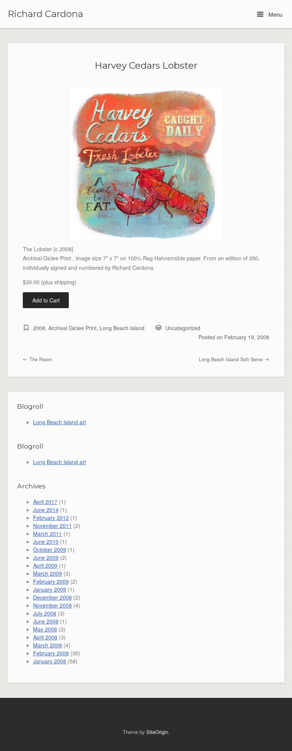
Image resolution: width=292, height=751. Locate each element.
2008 (39, 328)
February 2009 (51, 581)
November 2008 (52, 605)
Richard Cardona (45, 14)
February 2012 (51, 517)
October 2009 (49, 549)
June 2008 (46, 621)
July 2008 (44, 613)
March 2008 (47, 645)
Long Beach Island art (59, 422)
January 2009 (49, 589)
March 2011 (47, 533)
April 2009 (45, 565)
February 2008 (51, 653)
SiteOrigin (157, 731)
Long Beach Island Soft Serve (231, 359)
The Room (40, 359)
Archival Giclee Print (72, 328)
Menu (274, 14)
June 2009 (46, 557)
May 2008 (45, 629)
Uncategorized (182, 328)
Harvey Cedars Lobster (146, 65)
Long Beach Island (122, 328)
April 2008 (45, 637)
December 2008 (52, 597)
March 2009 (47, 573)
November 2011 (52, 525)
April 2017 (45, 501)
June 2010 (46, 541)
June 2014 (46, 509)
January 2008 (49, 661)
